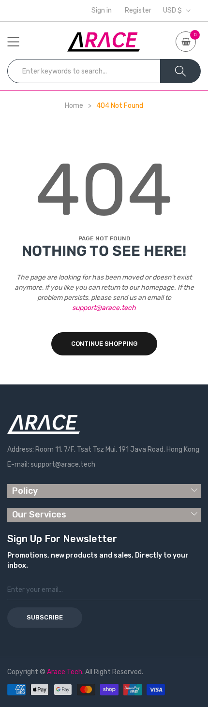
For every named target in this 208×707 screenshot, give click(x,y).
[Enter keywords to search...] (180, 71)
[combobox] (84, 71)
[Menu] (19, 41)
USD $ (172, 10)
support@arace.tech (104, 308)
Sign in (101, 10)
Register (138, 10)
